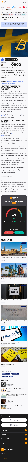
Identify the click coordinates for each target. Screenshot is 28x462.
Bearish (8, 232)
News (2, 12)
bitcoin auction (5, 373)
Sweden (11, 376)
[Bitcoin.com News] (4, 2)
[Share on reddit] (17, 64)
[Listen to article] (2, 59)
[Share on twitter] (15, 64)
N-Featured (4, 376)
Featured (6, 12)
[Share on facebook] (12, 64)
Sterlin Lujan (6, 64)
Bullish (19, 232)
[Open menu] (26, 2)
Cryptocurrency (15, 373)
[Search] (23, 2)
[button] (16, 59)
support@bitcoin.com (6, 458)
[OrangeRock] (9, 9)
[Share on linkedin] (20, 64)
